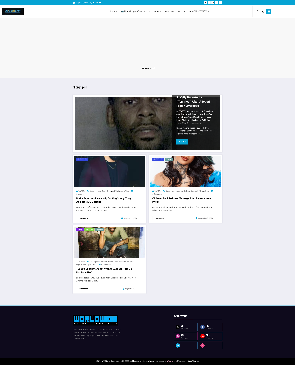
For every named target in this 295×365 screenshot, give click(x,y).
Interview (169, 11)
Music (180, 11)
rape (78, 265)
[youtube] (216, 2)
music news (198, 117)
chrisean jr (178, 191)
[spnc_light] (263, 11)
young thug (124, 191)
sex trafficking (204, 120)
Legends (99, 230)
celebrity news (197, 114)
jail (181, 117)
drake (109, 191)
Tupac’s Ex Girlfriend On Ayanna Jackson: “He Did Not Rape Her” (104, 271)
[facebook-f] (205, 2)
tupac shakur (92, 265)
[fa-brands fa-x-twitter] (209, 2)
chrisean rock (189, 191)
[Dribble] (210, 345)
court (104, 191)
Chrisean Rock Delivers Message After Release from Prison (181, 200)
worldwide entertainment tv (194, 123)
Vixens (168, 159)
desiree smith (113, 262)
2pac (91, 262)
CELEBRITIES (82, 159)
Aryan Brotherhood (183, 114)
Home (112, 11)
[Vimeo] (186, 345)
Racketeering (193, 120)
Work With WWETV (198, 11)
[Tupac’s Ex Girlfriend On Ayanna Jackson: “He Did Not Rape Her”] (109, 242)
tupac (83, 265)
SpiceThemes (193, 361)
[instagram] (212, 2)
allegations (208, 111)
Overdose (207, 117)
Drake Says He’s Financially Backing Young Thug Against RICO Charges (103, 200)
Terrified (179, 123)
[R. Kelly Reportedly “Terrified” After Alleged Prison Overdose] (147, 123)
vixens (206, 191)
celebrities (170, 191)
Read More (182, 142)
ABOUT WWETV (102, 361)
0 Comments (157, 194)
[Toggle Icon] (268, 11)
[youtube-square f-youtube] (220, 2)
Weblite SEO (172, 361)
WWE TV (182, 111)
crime (206, 114)
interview (122, 262)
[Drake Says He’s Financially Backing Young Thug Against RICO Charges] (109, 171)
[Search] (257, 11)
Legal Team (188, 117)
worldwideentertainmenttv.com (142, 361)
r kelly (184, 120)
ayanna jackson (100, 262)
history (79, 230)
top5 (117, 191)
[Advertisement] (147, 47)
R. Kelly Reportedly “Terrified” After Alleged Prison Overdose (193, 101)
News (156, 11)
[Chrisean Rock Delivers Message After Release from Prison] (185, 171)
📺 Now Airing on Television (134, 11)
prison (178, 120)
